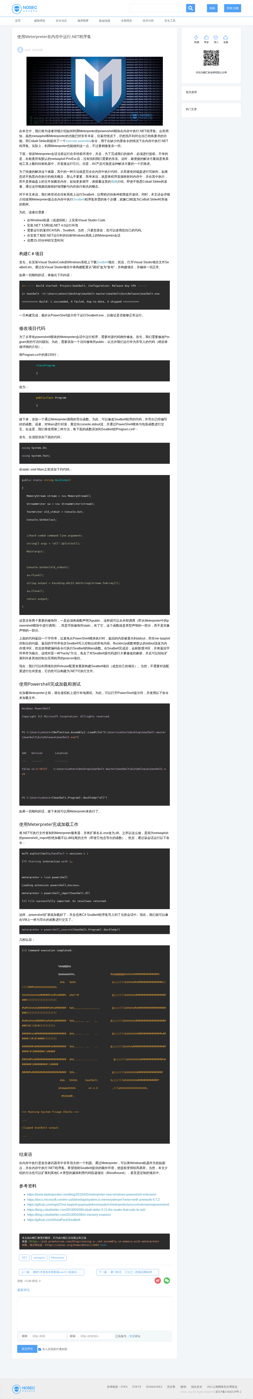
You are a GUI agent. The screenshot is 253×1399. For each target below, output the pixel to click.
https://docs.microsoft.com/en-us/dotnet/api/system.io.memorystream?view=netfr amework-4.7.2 (93, 1199)
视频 (114, 181)
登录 (132, 1336)
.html (76, 1244)
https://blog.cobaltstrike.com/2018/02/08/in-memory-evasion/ (69, 1214)
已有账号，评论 (127, 1336)
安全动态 (61, 20)
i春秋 (183, 1386)
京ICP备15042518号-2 (228, 1391)
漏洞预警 (83, 20)
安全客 (171, 1386)
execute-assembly (78, 141)
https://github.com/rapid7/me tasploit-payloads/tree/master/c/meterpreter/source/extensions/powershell (98, 1204)
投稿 (212, 8)
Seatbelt (79, 199)
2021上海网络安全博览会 (222, 1386)
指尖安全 (196, 1386)
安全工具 (170, 20)
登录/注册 (233, 8)
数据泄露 (104, 20)
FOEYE (137, 1386)
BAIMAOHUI (154, 1386)
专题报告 (126, 20)
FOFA (124, 1386)
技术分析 (148, 20)
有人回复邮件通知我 (54, 1349)
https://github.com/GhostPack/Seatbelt (53, 1220)
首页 (18, 20)
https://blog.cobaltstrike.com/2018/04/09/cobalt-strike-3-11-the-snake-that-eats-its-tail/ (86, 1209)
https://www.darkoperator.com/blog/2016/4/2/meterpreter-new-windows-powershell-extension (91, 1194)
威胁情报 (39, 20)
